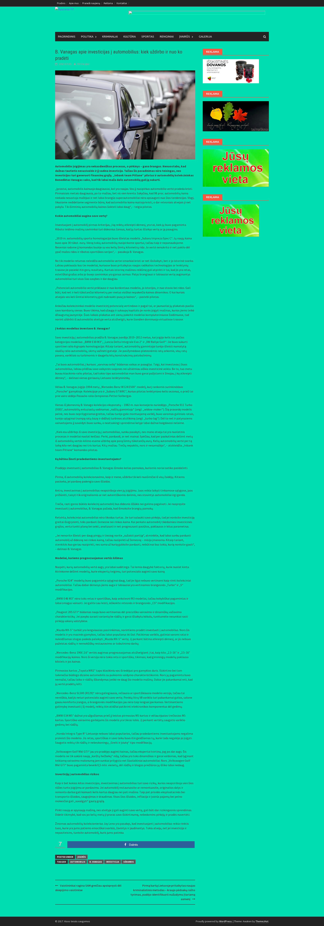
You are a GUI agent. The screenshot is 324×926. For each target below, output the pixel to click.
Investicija (112, 861)
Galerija (205, 36)
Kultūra (129, 36)
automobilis (77, 861)
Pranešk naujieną (91, 3)
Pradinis (61, 3)
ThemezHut (262, 921)
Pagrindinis (66, 36)
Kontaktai (122, 3)
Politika (87, 36)
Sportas (147, 36)
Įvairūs (184, 36)
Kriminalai (110, 36)
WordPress (225, 921)
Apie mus (74, 3)
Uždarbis (128, 861)
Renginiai (167, 36)
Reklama (108, 3)
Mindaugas (83, 63)
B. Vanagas (95, 861)
